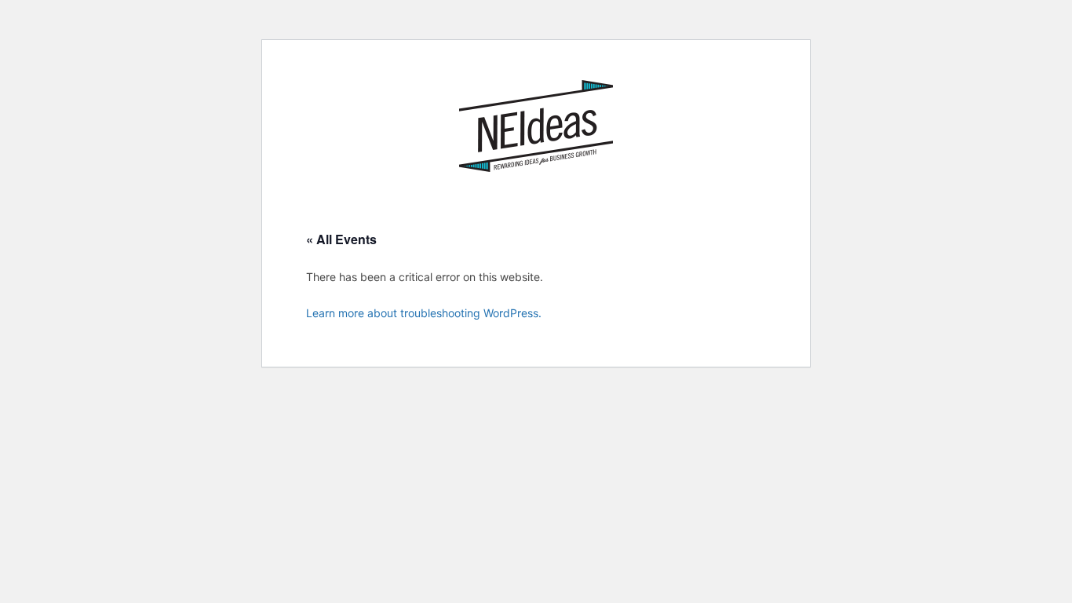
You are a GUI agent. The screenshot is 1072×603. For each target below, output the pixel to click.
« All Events (341, 239)
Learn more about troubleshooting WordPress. (423, 313)
